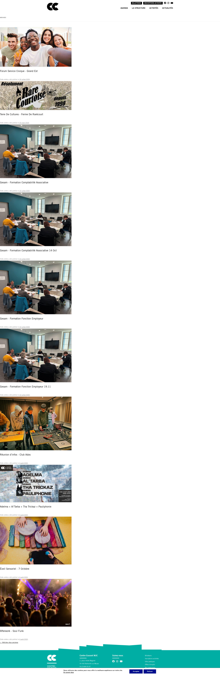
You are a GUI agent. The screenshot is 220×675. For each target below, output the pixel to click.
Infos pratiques (150, 662)
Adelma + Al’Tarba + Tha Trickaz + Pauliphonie (25, 507)
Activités (153, 8)
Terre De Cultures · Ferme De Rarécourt (21, 114)
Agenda (124, 8)
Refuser (150, 671)
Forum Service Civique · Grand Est (19, 71)
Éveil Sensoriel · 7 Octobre (14, 569)
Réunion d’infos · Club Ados (15, 455)
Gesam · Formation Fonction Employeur (21, 319)
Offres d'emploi (150, 664)
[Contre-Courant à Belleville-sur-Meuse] (52, 6)
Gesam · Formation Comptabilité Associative (24, 182)
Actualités (167, 8)
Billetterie (136, 3)
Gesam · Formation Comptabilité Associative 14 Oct (28, 251)
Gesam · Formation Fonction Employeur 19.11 (25, 387)
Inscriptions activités (153, 3)
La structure (138, 8)
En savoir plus (68, 672)
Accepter (136, 671)
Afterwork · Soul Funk (12, 631)
